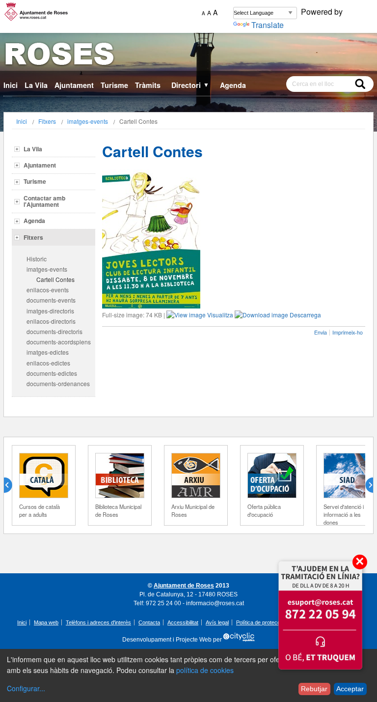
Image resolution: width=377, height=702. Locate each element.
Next (365, 485)
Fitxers (47, 121)
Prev (12, 485)
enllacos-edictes (48, 363)
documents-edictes (52, 373)
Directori (190, 85)
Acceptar (350, 689)
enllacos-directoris (51, 321)
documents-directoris (54, 331)
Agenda (233, 85)
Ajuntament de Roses (184, 585)
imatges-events (87, 121)
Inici (10, 85)
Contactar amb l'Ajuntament (44, 201)
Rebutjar (314, 689)
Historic (37, 258)
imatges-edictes (48, 352)
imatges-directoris (50, 311)
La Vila (36, 85)
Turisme (114, 85)
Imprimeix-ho (347, 332)
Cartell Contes (55, 279)
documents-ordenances (58, 383)
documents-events (51, 300)
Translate (267, 24)
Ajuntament (74, 85)
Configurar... (26, 688)
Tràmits (148, 85)
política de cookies (205, 670)
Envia (320, 332)
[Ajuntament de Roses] (188, 56)
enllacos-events (48, 289)
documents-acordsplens (59, 341)
